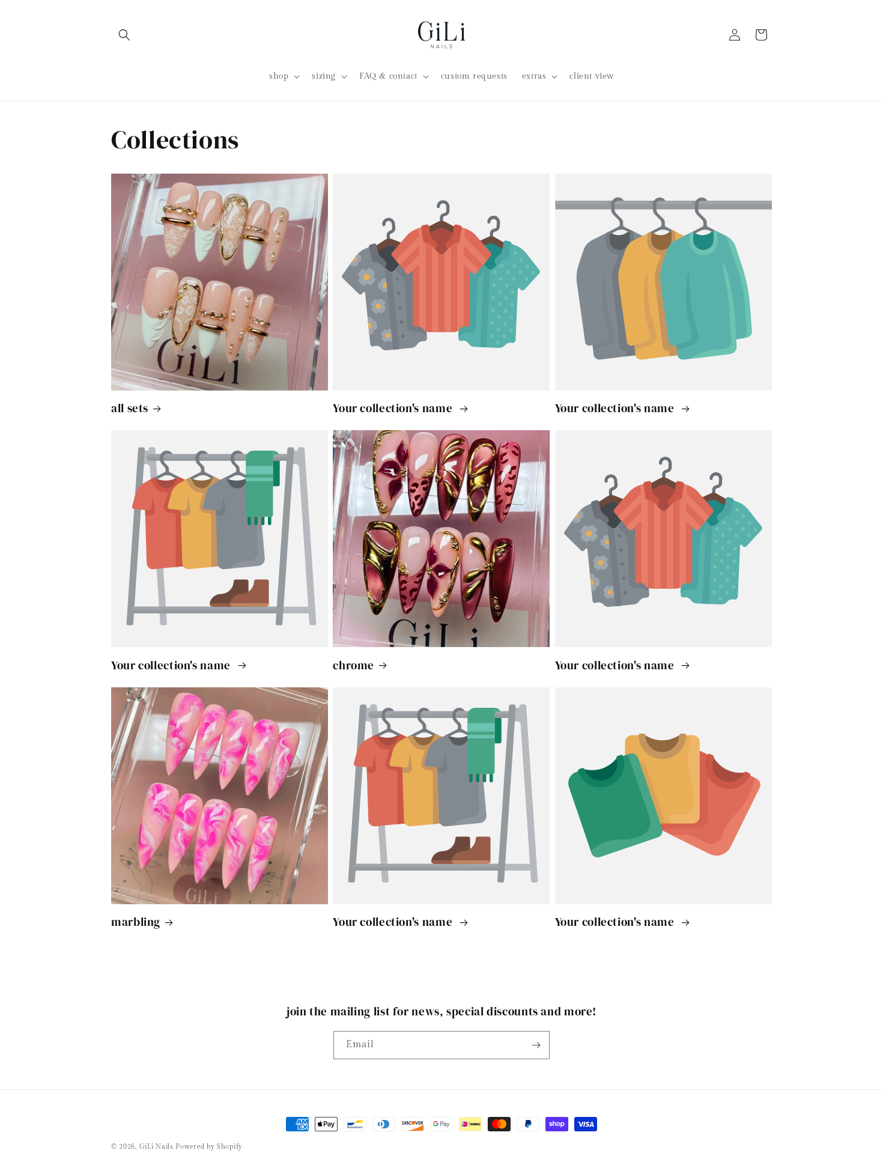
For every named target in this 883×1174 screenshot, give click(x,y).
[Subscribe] (536, 1045)
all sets (129, 408)
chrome (353, 665)
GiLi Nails (156, 1147)
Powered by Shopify (209, 1147)
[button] (124, 35)
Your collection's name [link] (394, 408)
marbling (135, 921)
